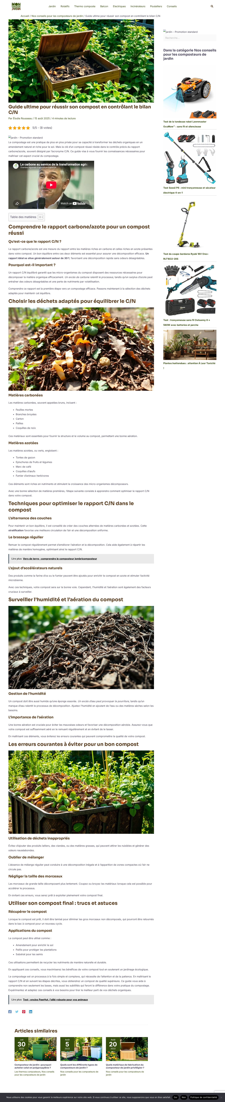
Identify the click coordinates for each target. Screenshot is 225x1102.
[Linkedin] (30, 1011)
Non (184, 1097)
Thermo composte (84, 6)
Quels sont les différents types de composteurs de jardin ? (79, 1066)
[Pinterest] (23, 1011)
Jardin (52, 6)
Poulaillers (156, 6)
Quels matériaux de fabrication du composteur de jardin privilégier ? (125, 1066)
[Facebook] (9, 1011)
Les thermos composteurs (27, 1071)
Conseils (172, 6)
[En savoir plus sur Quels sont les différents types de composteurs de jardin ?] (81, 1048)
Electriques (119, 6)
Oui (175, 1097)
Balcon (104, 6)
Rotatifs (65, 6)
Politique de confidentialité (203, 1097)
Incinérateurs (138, 6)
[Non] (221, 1097)
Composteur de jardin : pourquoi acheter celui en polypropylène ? (33, 1066)
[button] (212, 6)
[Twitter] (16, 1011)
